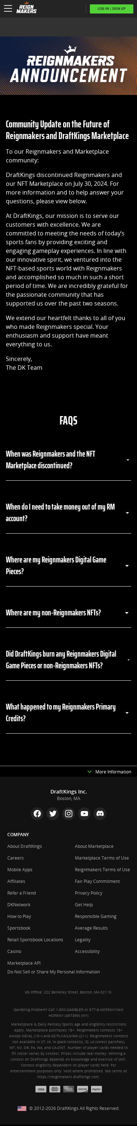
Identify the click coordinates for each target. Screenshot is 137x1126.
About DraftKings (24, 846)
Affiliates (16, 881)
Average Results (91, 928)
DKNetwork (18, 904)
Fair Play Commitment (97, 881)
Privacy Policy (88, 893)
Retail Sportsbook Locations (35, 939)
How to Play (19, 916)
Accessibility (87, 951)
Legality (83, 939)
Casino (14, 951)
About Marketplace (94, 846)
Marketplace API (24, 963)
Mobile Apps (20, 869)
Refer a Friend (21, 893)
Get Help (84, 904)
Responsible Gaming (96, 916)
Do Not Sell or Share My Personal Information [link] (53, 972)
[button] (8, 8)
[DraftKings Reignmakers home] (24, 8)
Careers (15, 858)
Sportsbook (18, 928)
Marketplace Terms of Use (102, 858)
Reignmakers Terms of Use (102, 869)
